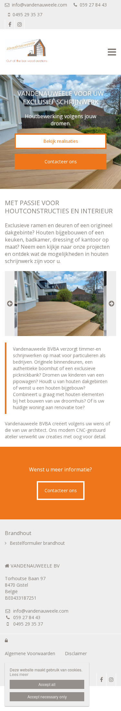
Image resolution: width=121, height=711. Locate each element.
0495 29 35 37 (27, 14)
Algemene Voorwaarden (30, 653)
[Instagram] (19, 24)
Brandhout (18, 533)
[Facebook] (10, 24)
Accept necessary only (47, 696)
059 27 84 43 (93, 5)
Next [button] (111, 303)
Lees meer (19, 674)
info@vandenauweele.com (39, 5)
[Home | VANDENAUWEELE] (35, 52)
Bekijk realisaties (60, 141)
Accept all (46, 684)
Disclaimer (76, 653)
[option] (60, 303)
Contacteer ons (61, 161)
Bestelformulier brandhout (37, 543)
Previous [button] (10, 303)
